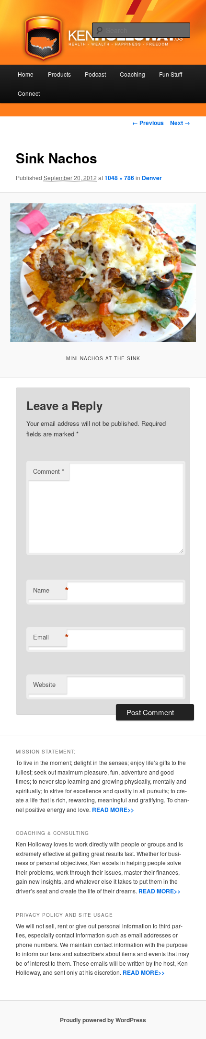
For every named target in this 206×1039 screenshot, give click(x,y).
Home (26, 74)
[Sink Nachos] (102, 272)
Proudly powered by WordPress (103, 1020)
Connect (29, 93)
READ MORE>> (113, 809)
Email (50, 637)
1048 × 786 (119, 177)
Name (50, 590)
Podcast (95, 74)
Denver (152, 177)
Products (59, 74)
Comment (48, 471)
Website (44, 684)
